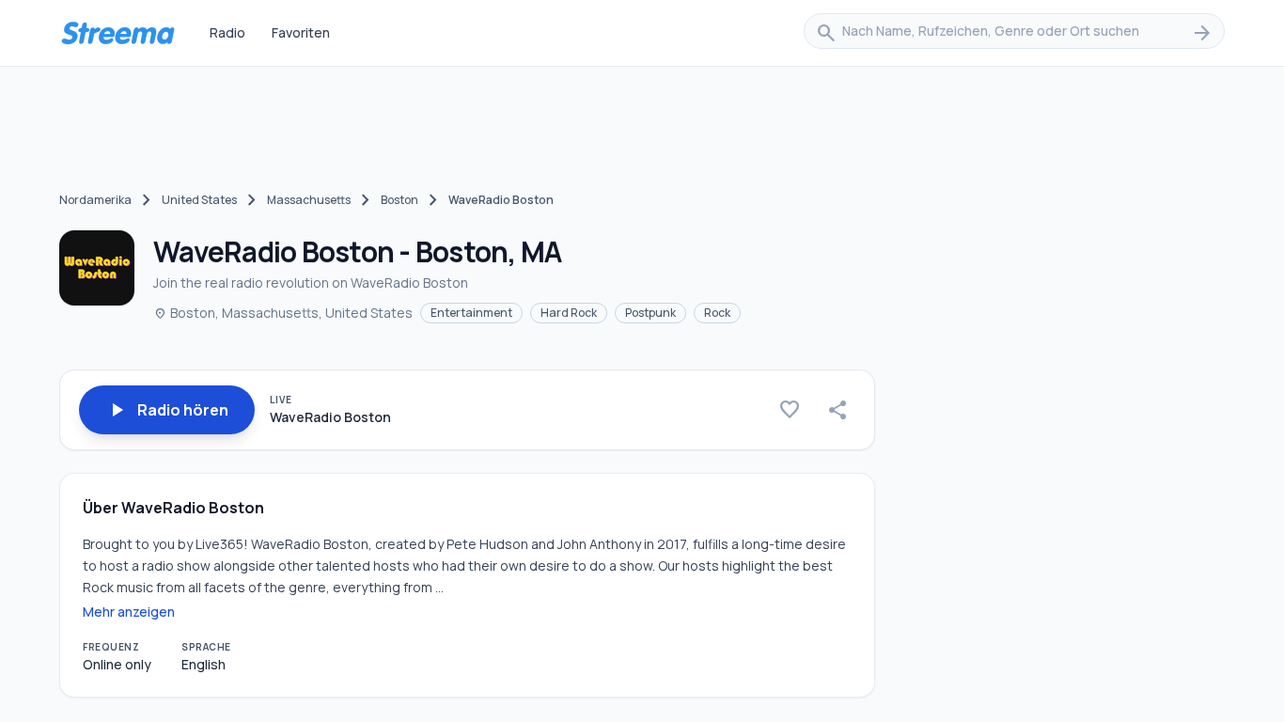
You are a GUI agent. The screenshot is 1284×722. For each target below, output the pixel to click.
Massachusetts (309, 200)
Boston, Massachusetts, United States (283, 313)
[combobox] (1014, 33)
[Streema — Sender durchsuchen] (117, 33)
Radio (227, 32)
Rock (717, 313)
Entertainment (471, 313)
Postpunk (650, 313)
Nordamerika (95, 200)
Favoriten (301, 32)
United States (199, 200)
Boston (399, 200)
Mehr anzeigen (129, 611)
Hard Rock (568, 313)
